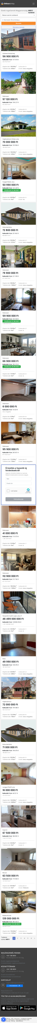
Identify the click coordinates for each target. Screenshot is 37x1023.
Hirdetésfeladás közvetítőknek (11, 977)
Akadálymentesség (5, 1021)
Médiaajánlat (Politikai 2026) (22, 1020)
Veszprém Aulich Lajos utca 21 (12, 616)
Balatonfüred (6, 915)
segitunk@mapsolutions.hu (15, 983)
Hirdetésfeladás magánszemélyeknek (13, 963)
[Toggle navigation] (33, 3)
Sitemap (13, 1021)
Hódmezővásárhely (8, 53)
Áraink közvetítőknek (8, 975)
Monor (4, 873)
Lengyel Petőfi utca (8, 787)
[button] (3, 1019)
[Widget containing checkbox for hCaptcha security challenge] (18, 491)
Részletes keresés (18, 27)
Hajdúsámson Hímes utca (10, 139)
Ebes (4, 659)
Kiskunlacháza (7, 227)
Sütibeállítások (19, 1021)
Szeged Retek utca (8, 182)
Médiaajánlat (11, 1020)
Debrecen (5, 96)
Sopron (4, 830)
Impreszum (17, 1018)
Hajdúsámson (6, 702)
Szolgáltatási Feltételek (26, 1018)
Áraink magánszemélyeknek (10, 961)
